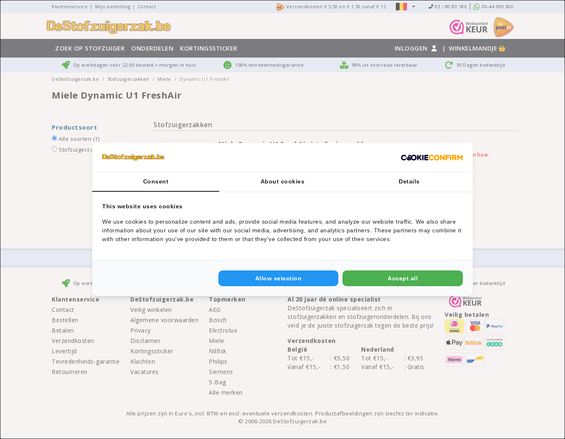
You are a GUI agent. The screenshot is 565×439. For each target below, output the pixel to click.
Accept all (403, 278)
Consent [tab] (156, 181)
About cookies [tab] (283, 181)
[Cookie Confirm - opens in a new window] (432, 157)
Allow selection (278, 278)
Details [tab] (409, 181)
